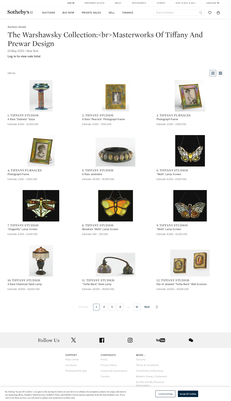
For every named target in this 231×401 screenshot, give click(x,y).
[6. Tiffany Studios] (190, 150)
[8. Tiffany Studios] (115, 205)
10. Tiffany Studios (24, 280)
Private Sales (91, 12)
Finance (127, 12)
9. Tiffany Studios (172, 225)
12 (137, 307)
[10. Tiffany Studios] (41, 260)
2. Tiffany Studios (98, 115)
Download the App (76, 371)
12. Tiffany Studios (173, 280)
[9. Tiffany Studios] (190, 205)
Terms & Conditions (147, 365)
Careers (105, 376)
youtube (160, 340)
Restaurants (139, 3)
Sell (112, 12)
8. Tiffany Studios (98, 225)
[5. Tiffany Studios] (115, 152)
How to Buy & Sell (186, 3)
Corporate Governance (114, 371)
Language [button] (211, 3)
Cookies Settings (165, 393)
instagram (130, 340)
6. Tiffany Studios (172, 170)
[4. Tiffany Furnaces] (41, 150)
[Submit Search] (201, 12)
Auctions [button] (48, 12)
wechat (191, 340)
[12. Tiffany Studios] (190, 263)
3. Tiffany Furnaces (174, 115)
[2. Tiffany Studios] (115, 96)
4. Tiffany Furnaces (25, 170)
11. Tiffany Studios (98, 280)
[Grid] (213, 73)
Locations (71, 365)
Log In (70, 3)
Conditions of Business (150, 371)
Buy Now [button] (68, 12)
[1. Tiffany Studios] (41, 96)
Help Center (72, 359)
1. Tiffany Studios (23, 115)
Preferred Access (94, 3)
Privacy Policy (109, 365)
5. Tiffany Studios (98, 170)
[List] (220, 73)
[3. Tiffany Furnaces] (190, 96)
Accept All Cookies (188, 393)
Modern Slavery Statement (151, 376)
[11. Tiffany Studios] (115, 264)
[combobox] (178, 13)
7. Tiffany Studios (23, 225)
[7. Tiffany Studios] (41, 205)
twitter (73, 340)
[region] (115, 394)
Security (141, 359)
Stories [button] (161, 3)
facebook (101, 340)
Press (104, 359)
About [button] (118, 3)
